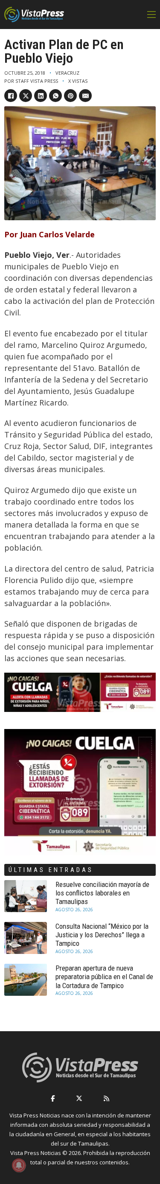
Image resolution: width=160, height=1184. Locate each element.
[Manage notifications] (19, 1165)
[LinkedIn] (40, 95)
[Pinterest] (70, 95)
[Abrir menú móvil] (151, 14)
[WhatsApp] (55, 95)
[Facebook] (10, 95)
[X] (25, 95)
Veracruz (67, 73)
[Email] (85, 95)
